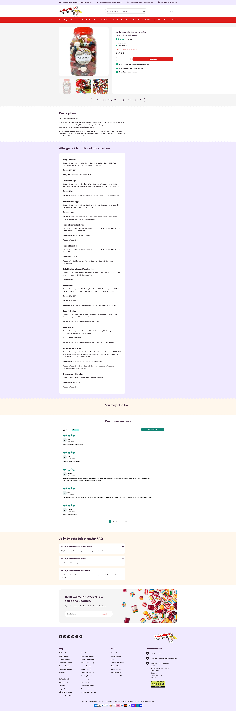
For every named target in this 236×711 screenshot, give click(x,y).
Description (97, 100)
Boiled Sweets (83, 20)
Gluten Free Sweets (66, 692)
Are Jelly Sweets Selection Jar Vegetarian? (76, 546)
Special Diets (158, 20)
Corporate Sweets (87, 672)
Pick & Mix (104, 20)
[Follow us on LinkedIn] (80, 637)
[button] (120, 39)
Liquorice (112, 20)
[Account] (171, 10)
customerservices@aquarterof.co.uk (164, 658)
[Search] (143, 10)
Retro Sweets (85, 653)
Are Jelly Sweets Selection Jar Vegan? (74, 559)
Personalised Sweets (88, 659)
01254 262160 (156, 653)
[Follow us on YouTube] (68, 637)
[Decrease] (118, 59)
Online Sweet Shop (87, 663)
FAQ (141, 100)
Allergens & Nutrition (114, 100)
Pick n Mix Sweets (65, 669)
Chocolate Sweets (65, 663)
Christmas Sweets (87, 685)
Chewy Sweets (94, 20)
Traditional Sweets (87, 656)
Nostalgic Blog (116, 656)
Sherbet (129, 20)
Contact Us (115, 666)
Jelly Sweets (63, 682)
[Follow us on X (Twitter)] (76, 637)
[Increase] (128, 59)
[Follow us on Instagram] (64, 637)
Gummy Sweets (64, 666)
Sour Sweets (63, 676)
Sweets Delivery (117, 669)
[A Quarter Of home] (70, 11)
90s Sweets (85, 682)
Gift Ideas (148, 20)
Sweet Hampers (86, 666)
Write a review (152, 429)
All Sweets (72, 20)
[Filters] (167, 429)
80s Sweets (85, 679)
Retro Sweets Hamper (88, 692)
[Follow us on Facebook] (60, 637)
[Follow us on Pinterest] (72, 637)
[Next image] (105, 51)
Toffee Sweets (138, 20)
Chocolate (120, 20)
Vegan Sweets (64, 689)
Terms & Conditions (118, 676)
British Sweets (86, 669)
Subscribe (104, 614)
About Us (114, 653)
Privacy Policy (116, 672)
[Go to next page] (129, 521)
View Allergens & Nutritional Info (125, 49)
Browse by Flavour (170, 20)
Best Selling (63, 20)
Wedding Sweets (87, 676)
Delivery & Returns (117, 663)
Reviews (130, 100)
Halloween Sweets (87, 689)
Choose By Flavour (65, 695)
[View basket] (176, 11)
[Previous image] (62, 51)
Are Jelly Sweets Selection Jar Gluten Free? (76, 571)
